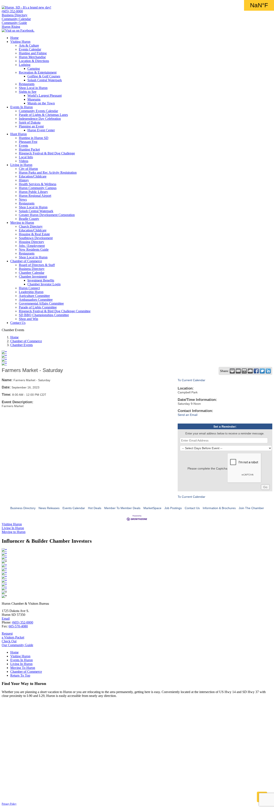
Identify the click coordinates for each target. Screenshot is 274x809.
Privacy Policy (9, 803)
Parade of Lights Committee (38, 307)
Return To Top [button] (20, 675)
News (23, 199)
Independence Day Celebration (40, 118)
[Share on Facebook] (256, 370)
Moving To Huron (22, 668)
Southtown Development (36, 238)
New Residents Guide (34, 249)
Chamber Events (21, 345)
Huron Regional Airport (35, 195)
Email (6, 618)
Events (23, 145)
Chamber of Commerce (26, 261)
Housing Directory (31, 242)
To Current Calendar (191, 380)
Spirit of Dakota (29, 122)
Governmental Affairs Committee (41, 303)
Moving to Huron (22, 222)
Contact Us (17, 322)
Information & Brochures (219, 508)
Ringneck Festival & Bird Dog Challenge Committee (55, 311)
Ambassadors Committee (36, 299)
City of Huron (28, 168)
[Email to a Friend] (238, 370)
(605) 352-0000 (12, 11)
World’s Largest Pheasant (44, 95)
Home (14, 38)
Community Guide (14, 23)
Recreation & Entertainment (38, 72)
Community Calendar (16, 19)
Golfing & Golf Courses (43, 76)
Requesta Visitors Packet (13, 635)
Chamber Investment (33, 276)
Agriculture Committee (34, 296)
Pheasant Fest (28, 142)
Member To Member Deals (122, 508)
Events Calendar (30, 49)
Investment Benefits (40, 280)
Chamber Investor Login (44, 284)
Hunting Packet (29, 149)
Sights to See (27, 91)
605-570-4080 (18, 626)
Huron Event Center (41, 130)
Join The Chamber (251, 508)
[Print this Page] (232, 370)
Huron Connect (29, 288)
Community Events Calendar (38, 111)
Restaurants (26, 84)
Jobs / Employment (32, 245)
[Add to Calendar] (244, 370)
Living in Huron (21, 165)
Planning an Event (31, 126)
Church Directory (31, 226)
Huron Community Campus (38, 188)
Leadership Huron (31, 292)
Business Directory (14, 15)
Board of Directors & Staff (37, 265)
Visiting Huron (20, 41)
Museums (33, 99)
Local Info (26, 157)
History (24, 180)
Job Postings (173, 508)
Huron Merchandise (32, 57)
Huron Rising (11, 26)
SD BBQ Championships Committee (44, 315)
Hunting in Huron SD (33, 138)
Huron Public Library (33, 192)
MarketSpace (152, 508)
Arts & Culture (29, 45)
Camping (33, 68)
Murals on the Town (41, 103)
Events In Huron (21, 107)
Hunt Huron (18, 134)
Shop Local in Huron (33, 88)
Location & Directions (34, 61)
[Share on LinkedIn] (268, 370)
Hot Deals (94, 508)
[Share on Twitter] (262, 370)
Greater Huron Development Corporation (47, 215)
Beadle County (29, 219)
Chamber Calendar (31, 272)
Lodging (24, 65)
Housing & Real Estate (34, 234)
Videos (23, 161)
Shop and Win (28, 319)
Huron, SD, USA (259, 5)
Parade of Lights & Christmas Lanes (43, 115)
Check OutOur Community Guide (17, 643)
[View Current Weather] (250, 370)
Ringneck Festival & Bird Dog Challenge (47, 153)
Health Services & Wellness (37, 184)
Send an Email (187, 414)
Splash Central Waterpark (44, 80)
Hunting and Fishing (33, 53)
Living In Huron (21, 664)
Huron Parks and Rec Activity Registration (48, 172)
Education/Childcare (32, 176)
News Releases (49, 508)
